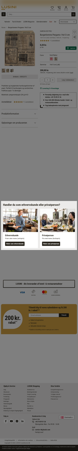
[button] (20, 228)
